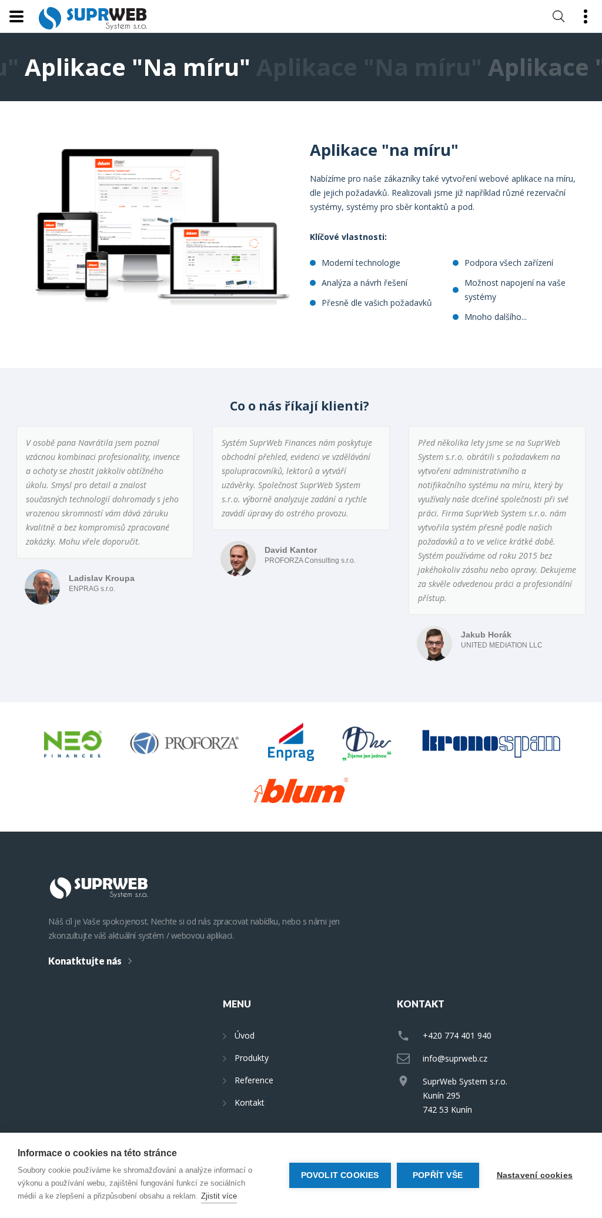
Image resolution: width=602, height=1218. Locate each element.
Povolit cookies (340, 1175)
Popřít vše (438, 1175)
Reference (254, 1080)
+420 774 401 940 (457, 1035)
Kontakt (250, 1102)
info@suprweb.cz (455, 1058)
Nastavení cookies (535, 1175)
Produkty (252, 1057)
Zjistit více (219, 1196)
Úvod (245, 1035)
